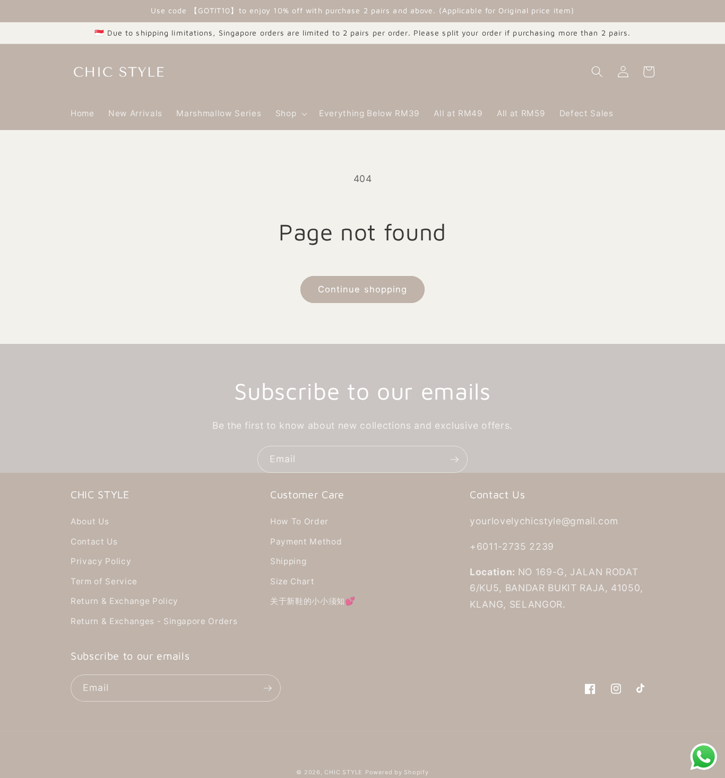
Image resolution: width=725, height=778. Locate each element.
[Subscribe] (454, 459)
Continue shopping (363, 289)
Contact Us (94, 542)
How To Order (299, 521)
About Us (90, 521)
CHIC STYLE (343, 772)
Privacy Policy (101, 561)
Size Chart (292, 581)
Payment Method (306, 542)
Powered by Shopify (397, 772)
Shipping (288, 561)
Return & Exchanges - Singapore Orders (154, 621)
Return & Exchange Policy (124, 601)
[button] (290, 113)
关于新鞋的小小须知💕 (313, 601)
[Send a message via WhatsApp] (704, 757)
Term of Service (104, 581)
